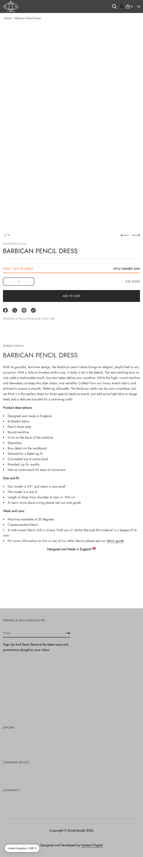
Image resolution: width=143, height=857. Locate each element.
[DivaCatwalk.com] (10, 6)
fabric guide (115, 540)
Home (8, 18)
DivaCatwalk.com (14, 244)
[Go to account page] (121, 7)
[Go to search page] (114, 6)
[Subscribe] (67, 633)
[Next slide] (136, 235)
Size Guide (132, 281)
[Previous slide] (125, 235)
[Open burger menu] (138, 6)
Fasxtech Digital (92, 845)
